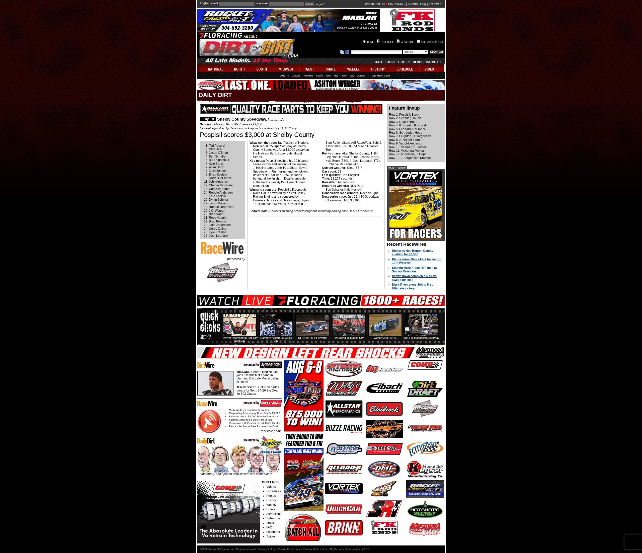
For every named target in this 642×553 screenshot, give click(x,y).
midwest (286, 68)
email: (215, 3)
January (296, 75)
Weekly (271, 505)
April (328, 75)
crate (331, 68)
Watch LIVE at (375, 4)
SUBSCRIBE (387, 42)
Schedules (273, 491)
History (271, 500)
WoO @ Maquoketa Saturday (421, 337)
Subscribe (273, 518)
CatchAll (434, 62)
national (213, 68)
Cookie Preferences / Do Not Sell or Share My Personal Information (319, 549)
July (352, 75)
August (361, 75)
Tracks (270, 523)
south (262, 68)
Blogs (418, 62)
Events (413, 4)
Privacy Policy (267, 549)
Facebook (273, 532)
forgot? (319, 4)
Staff (378, 62)
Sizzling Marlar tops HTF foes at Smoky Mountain (414, 269)
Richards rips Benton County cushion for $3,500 (412, 252)
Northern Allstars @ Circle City (276, 339)
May (336, 75)
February (308, 75)
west (310, 68)
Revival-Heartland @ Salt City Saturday (240, 339)
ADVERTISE (407, 42)
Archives (434, 4)
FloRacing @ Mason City (349, 337)
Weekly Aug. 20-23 (385, 337)
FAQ (423, 4)
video (432, 68)
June (344, 75)
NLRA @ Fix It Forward (312, 337)
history (378, 68)
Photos (271, 496)
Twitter (270, 536)
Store (390, 62)
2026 (282, 75)
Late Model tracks (381, 75)
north (240, 68)
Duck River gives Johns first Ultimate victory (412, 286)
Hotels (404, 62)
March (319, 75)
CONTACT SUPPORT (432, 42)
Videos (271, 487)
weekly (354, 68)
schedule (405, 68)
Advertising (274, 514)
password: (262, 3)
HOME (370, 42)
